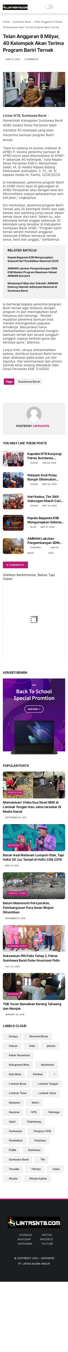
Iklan (33, 527)
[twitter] (13, 393)
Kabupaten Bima (19, 1064)
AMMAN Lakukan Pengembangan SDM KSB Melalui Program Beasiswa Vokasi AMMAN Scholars (32, 272)
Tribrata (36, 1169)
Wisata (13, 1178)
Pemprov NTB (42, 1131)
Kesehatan (47, 1064)
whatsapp (24, 1239)
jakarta (51, 1045)
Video (56, 1169)
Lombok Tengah (48, 1083)
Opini (12, 1121)
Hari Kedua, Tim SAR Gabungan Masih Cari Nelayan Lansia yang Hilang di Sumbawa (44, 499)
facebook (25, 1234)
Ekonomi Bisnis (38, 1036)
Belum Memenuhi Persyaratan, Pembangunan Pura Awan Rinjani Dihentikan (28, 907)
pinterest (46, 1239)
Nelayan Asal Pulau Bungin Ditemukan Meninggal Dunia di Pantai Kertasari (42, 477)
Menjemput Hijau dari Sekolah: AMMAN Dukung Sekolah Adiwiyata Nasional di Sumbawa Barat (33, 287)
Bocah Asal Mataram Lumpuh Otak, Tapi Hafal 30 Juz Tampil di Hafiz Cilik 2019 (33, 857)
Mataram (13, 845)
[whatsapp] (21, 393)
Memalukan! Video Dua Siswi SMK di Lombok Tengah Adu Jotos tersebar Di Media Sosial (32, 807)
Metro (35, 1102)
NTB (33, 1112)
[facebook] (6, 393)
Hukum (34, 462)
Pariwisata (15, 1131)
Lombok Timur (18, 1093)
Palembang (34, 1121)
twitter (46, 1234)
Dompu (13, 1036)
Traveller (14, 1169)
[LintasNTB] (15, 9)
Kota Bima (15, 1074)
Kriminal (37, 1074)
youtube (47, 1243)
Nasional (14, 1112)
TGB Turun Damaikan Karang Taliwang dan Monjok (32, 1006)
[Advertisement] (34, 1316)
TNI (42, 1159)
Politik (12, 1150)
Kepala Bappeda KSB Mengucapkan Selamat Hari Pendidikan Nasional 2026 (33, 259)
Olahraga (54, 1112)
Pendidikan (15, 792)
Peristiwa (40, 1140)
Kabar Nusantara (19, 1055)
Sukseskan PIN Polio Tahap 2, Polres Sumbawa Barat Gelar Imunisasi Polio (31, 958)
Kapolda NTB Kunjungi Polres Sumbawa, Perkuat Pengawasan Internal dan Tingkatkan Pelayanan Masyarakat (45, 456)
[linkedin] (36, 393)
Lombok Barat (17, 1083)
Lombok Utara (17, 893)
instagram (25, 1243)
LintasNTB (47, 1258)
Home (6, 21)
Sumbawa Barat (22, 21)
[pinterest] (29, 393)
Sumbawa (34, 1150)
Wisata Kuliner (38, 1178)
